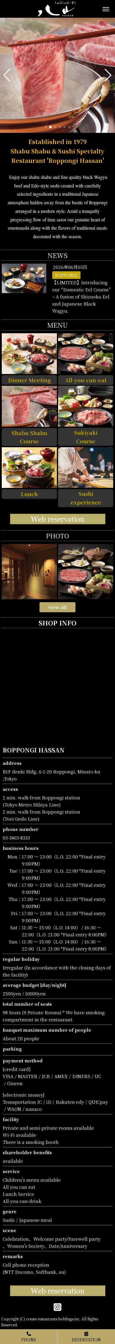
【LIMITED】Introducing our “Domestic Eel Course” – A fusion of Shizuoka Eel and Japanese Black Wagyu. (81, 296)
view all (57, 607)
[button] (7, 75)
